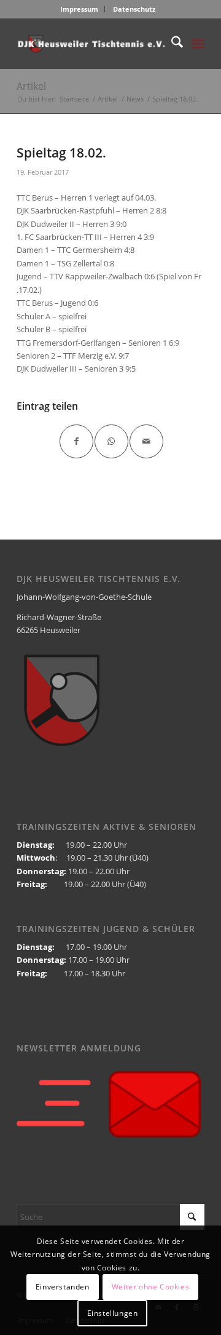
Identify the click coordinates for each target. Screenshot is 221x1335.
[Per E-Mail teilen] (146, 441)
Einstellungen (112, 1313)
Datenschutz (134, 9)
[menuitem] (79, 9)
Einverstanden (63, 1286)
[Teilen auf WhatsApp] (111, 441)
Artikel (31, 86)
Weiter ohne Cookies (150, 1286)
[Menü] (198, 43)
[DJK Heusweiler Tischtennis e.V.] (92, 43)
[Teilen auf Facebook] (76, 441)
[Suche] (171, 43)
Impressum (79, 9)
